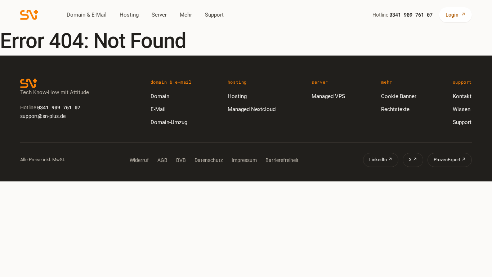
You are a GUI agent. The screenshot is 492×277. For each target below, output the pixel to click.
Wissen (461, 109)
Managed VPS (328, 96)
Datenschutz (208, 160)
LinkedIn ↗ (380, 159)
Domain (160, 96)
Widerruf (139, 160)
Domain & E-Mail (87, 15)
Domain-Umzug (169, 122)
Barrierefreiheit (282, 160)
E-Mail (158, 109)
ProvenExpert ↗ (450, 159)
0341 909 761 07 (411, 14)
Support (214, 15)
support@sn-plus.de (43, 116)
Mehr (186, 15)
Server (159, 15)
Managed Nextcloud (252, 109)
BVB (181, 160)
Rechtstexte (395, 109)
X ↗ (413, 159)
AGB (162, 160)
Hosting (129, 15)
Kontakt (462, 96)
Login (455, 15)
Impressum (244, 160)
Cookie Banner (398, 96)
